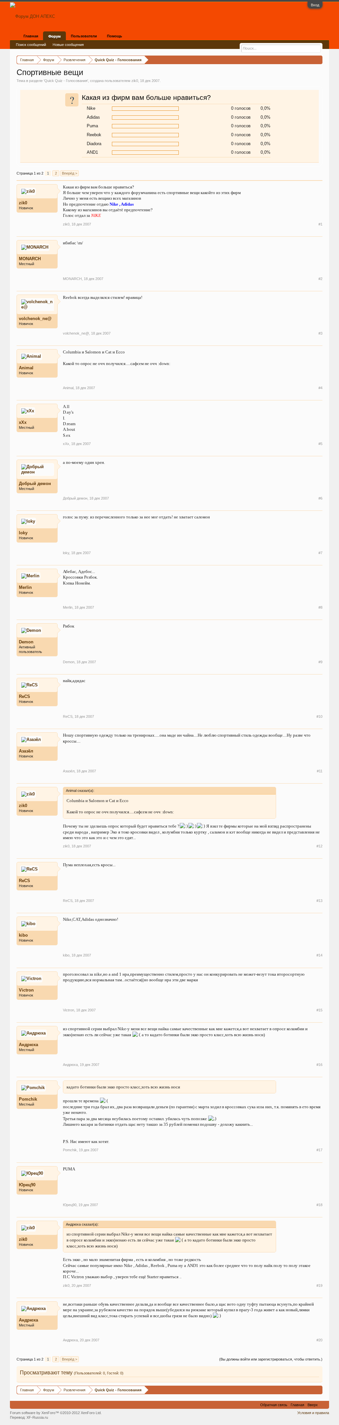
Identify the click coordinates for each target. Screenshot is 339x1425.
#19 (319, 1285)
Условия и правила (313, 1413)
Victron (26, 990)
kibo (23, 935)
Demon (26, 641)
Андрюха (28, 1044)
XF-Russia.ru (37, 1417)
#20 (319, 1340)
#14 (319, 955)
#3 (320, 333)
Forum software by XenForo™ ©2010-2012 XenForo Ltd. (56, 1413)
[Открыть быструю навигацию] (318, 60)
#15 (319, 1010)
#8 (320, 607)
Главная (31, 36)
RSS (323, 1405)
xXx (22, 422)
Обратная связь (273, 1405)
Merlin (25, 587)
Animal (26, 367)
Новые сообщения (68, 45)
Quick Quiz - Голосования (65, 81)
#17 (319, 1150)
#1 (320, 224)
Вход (315, 5)
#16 (319, 1065)
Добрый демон (35, 483)
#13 (319, 901)
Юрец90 (27, 1184)
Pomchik (28, 1099)
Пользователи (84, 36)
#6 (320, 498)
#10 (319, 716)
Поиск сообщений (31, 45)
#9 (320, 662)
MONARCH (30, 258)
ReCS (24, 696)
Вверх (313, 1405)
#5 (320, 444)
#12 (319, 846)
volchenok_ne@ (35, 318)
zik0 (134, 81)
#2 (320, 279)
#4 (320, 388)
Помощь (114, 36)
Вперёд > (69, 173)
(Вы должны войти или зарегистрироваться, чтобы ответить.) (270, 1359)
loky (23, 532)
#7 (320, 553)
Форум (54, 36)
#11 (319, 771)
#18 (319, 1205)
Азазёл (26, 751)
